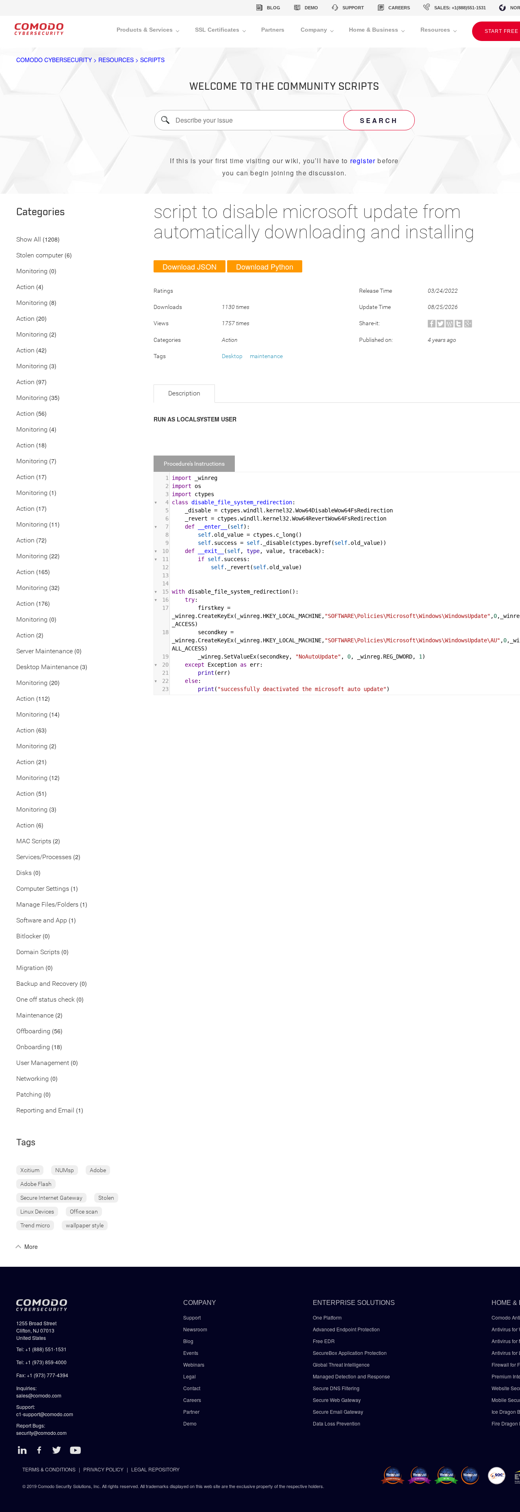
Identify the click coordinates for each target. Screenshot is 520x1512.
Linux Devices (37, 1211)
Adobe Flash (36, 1184)
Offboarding (33, 1031)
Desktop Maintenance (47, 667)
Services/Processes (44, 857)
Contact (191, 1388)
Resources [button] (436, 29)
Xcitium (29, 1170)
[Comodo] (39, 32)
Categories (40, 212)
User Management (42, 1063)
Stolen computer (39, 255)
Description (184, 393)
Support (192, 1317)
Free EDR (324, 1340)
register (363, 160)
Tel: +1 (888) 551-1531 (41, 1349)
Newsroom (195, 1329)
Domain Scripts (38, 952)
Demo (190, 1423)
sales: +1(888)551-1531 (460, 7)
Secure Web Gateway (337, 1399)
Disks (24, 873)
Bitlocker (28, 936)
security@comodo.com (41, 1432)
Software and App (41, 920)
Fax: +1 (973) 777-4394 (42, 1375)
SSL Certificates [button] (218, 29)
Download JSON (189, 266)
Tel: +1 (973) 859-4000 (41, 1362)
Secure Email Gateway (338, 1411)
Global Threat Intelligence (341, 1364)
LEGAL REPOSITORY (155, 1469)
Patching (29, 1094)
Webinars (193, 1364)
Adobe (98, 1170)
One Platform (327, 1317)
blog (273, 7)
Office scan (84, 1211)
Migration (30, 968)
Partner (191, 1411)
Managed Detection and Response (351, 1376)
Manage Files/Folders (47, 904)
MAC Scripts (33, 841)
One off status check (45, 999)
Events (190, 1352)
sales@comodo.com (38, 1395)
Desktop (232, 356)
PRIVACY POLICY (103, 1469)
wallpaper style (85, 1225)
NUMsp (64, 1170)
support (353, 7)
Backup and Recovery (47, 984)
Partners (272, 29)
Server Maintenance (44, 651)
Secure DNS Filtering (336, 1388)
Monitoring (32, 271)
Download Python (264, 266)
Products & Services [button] (145, 29)
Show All (28, 239)
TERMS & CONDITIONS (49, 1469)
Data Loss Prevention (336, 1423)
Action (25, 287)
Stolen (106, 1197)
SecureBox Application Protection (350, 1352)
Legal (189, 1376)
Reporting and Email (45, 1110)
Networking (32, 1079)
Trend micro (35, 1225)
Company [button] (315, 29)
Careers (192, 1399)
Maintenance (35, 1015)
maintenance (266, 356)
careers (399, 7)
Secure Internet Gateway (51, 1197)
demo (311, 7)
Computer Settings (42, 889)
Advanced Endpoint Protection (346, 1329)
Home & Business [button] (374, 29)
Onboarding (33, 1047)
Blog (188, 1340)
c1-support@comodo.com (44, 1413)
